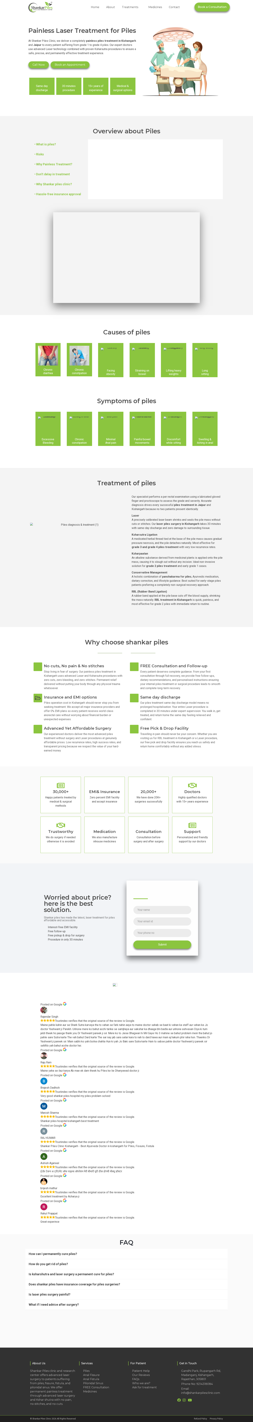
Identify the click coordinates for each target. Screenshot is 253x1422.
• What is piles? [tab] (45, 144)
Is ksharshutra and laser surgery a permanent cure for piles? (71, 1274)
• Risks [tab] (39, 154)
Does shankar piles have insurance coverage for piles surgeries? (74, 1284)
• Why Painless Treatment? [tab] (53, 164)
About (110, 7)
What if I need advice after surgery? (54, 1304)
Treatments (130, 7)
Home (95, 7)
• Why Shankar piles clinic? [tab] (53, 184)
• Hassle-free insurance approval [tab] (57, 194)
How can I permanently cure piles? (53, 1254)
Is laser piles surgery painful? (49, 1294)
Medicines (155, 7)
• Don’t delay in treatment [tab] (52, 174)
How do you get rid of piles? (48, 1264)
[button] (126, 257)
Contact (174, 7)
